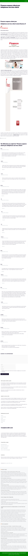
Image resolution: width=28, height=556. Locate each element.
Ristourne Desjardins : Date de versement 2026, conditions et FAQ (10, 471)
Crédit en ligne (4, 469)
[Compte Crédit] (1, 1)
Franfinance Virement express (5, 490)
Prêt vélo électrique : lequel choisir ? (6, 478)
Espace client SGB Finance (5, 445)
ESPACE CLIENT (4, 138)
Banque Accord (3, 419)
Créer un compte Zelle (4, 448)
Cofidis (2, 418)
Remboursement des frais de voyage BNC (7, 532)
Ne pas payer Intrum (4, 444)
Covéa (2, 422)
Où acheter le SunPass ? (4, 447)
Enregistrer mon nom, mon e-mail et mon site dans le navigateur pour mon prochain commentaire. (13, 371)
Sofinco (2, 415)
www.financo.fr (15, 70)
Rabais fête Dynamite (4, 538)
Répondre (3, 169)
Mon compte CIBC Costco (8, 463)
